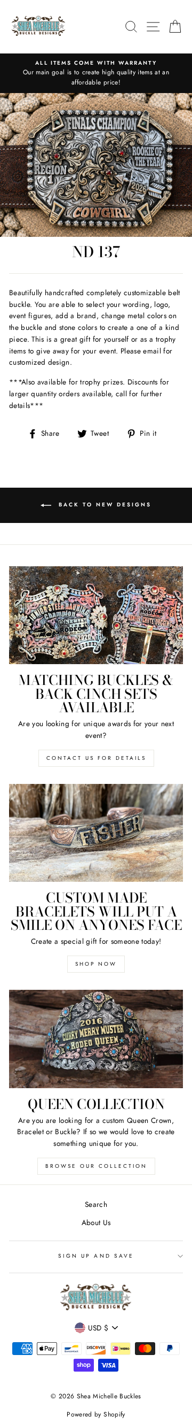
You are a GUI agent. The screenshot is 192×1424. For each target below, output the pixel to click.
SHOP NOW (96, 964)
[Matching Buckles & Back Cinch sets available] (96, 615)
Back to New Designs (103, 505)
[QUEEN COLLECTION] (96, 1039)
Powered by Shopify (96, 1414)
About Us (96, 1222)
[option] (96, 73)
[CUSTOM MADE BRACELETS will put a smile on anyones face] (96, 833)
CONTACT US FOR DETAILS (96, 758)
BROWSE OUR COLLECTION (96, 1166)
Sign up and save (96, 1256)
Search (96, 1204)
